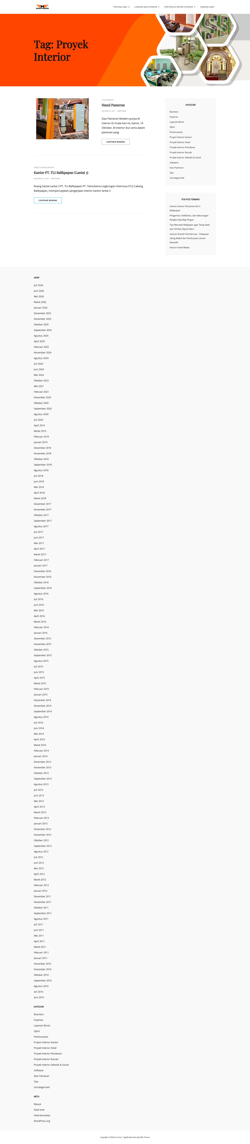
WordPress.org (42, 1120)
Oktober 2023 (41, 380)
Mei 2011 (39, 935)
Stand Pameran (113, 105)
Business (174, 111)
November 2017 (42, 509)
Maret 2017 (40, 554)
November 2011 (42, 902)
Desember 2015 (42, 638)
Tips (172, 172)
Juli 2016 (38, 599)
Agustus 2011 (41, 918)
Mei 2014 (39, 733)
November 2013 (42, 767)
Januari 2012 (40, 890)
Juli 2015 (38, 666)
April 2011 (39, 941)
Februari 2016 (41, 627)
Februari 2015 (41, 688)
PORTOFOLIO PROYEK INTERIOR (178, 7)
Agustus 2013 (41, 784)
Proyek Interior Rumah (181, 152)
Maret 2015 (40, 683)
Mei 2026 (39, 296)
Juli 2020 (38, 419)
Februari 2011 (41, 952)
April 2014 (39, 739)
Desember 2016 (42, 571)
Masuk (37, 1104)
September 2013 (43, 778)
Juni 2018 (39, 481)
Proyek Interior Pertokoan (182, 147)
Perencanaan (176, 132)
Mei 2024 (39, 374)
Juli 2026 (38, 285)
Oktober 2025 (41, 324)
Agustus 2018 (41, 470)
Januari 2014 (40, 756)
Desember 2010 (42, 963)
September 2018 (43, 464)
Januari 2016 (40, 632)
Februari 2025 (41, 346)
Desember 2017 (42, 503)
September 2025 (43, 330)
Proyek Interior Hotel (180, 142)
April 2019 (39, 425)
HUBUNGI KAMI (207, 7)
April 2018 (39, 492)
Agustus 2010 (41, 986)
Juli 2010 (38, 991)
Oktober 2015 (41, 649)
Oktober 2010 (41, 974)
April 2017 (39, 548)
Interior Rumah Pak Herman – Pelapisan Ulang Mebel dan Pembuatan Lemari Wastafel (189, 238)
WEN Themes (145, 1137)
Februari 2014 (41, 750)
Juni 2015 (39, 672)
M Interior (118, 1137)
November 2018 (42, 453)
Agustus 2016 (41, 593)
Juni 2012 (39, 862)
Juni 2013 (39, 795)
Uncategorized (177, 177)
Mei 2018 (39, 487)
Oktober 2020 (41, 403)
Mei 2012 (39, 868)
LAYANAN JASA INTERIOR (146, 7)
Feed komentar (42, 1115)
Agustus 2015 (41, 660)
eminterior (121, 111)
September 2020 (43, 408)
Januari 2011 (40, 958)
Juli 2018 (38, 475)
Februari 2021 (41, 391)
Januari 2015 (40, 694)
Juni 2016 (39, 604)
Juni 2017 (39, 537)
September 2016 (43, 588)
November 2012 (42, 834)
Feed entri (39, 1109)
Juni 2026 (39, 290)
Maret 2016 (40, 621)
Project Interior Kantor (44, 167)
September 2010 (43, 980)
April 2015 (39, 677)
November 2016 (42, 576)
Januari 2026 (40, 307)
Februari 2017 (41, 560)
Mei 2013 (39, 801)
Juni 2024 (39, 369)
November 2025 (42, 318)
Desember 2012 (42, 829)
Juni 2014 (39, 728)
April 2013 (39, 806)
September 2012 (43, 845)
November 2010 (42, 969)
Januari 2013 (40, 823)
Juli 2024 (38, 363)
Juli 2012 (38, 857)
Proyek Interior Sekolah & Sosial (185, 157)
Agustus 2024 (41, 358)
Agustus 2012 (41, 851)
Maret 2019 (40, 431)
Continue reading (118, 142)
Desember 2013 (42, 761)
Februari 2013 (41, 817)
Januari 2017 (40, 565)
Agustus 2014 (41, 717)
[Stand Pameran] (62, 118)
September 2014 (43, 711)
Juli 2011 (38, 924)
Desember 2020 (42, 397)
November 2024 (42, 352)
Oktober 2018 (41, 459)
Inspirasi (174, 116)
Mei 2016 (39, 610)
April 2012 (39, 874)
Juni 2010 (39, 997)
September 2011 (43, 913)
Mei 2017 (39, 543)
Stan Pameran (108, 100)
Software (174, 162)
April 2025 (39, 341)
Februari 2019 (41, 436)
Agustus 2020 (41, 414)
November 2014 (42, 705)
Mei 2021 (39, 386)
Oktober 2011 (41, 907)
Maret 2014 (40, 745)
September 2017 (43, 520)
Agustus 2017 (41, 526)
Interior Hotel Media (179, 247)
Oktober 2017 (41, 515)
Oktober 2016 (41, 582)
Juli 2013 (38, 789)
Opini (172, 127)
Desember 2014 (42, 700)
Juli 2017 (38, 531)
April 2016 (39, 616)
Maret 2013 (40, 812)
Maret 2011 (40, 946)
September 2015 (43, 655)
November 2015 (42, 644)
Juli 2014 (38, 722)
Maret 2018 (40, 498)
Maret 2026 (40, 302)
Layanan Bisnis (177, 121)
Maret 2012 (40, 879)
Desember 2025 (42, 313)
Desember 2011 (42, 896)
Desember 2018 (42, 447)
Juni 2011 (39, 930)
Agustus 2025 (41, 335)
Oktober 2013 (41, 773)
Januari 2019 (40, 442)
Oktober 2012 (41, 840)
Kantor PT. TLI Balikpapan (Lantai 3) (61, 172)
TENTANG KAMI (120, 7)
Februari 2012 (41, 885)
